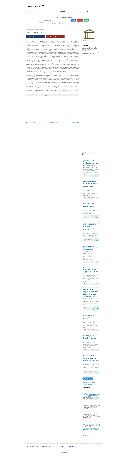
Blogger (67, 452)
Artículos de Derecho (87, 384)
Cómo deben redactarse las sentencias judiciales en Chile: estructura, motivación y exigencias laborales (91, 226)
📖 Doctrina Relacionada (55, 36)
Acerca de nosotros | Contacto (89, 382)
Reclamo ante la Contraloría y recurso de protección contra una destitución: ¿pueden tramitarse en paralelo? (90, 293)
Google (73, 20)
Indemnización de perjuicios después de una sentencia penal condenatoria (91, 248)
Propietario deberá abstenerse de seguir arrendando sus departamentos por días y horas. (91, 420)
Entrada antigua (75, 122)
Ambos (86, 20)
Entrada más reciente (30, 122)
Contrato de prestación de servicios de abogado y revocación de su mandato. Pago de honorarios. (91, 429)
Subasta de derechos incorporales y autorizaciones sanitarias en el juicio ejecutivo (90, 162)
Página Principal (53, 122)
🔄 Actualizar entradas (87, 378)
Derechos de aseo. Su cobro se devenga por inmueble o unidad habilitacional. (91, 404)
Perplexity (80, 20)
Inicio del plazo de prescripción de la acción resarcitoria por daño (90, 337)
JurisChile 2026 (35, 6)
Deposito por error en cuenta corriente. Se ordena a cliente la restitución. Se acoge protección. (91, 412)
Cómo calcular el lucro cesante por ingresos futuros (89, 316)
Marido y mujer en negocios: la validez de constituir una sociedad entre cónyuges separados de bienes (91, 359)
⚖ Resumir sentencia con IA (35, 36)
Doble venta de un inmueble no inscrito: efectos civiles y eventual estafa (90, 270)
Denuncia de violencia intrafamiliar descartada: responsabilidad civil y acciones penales (90, 184)
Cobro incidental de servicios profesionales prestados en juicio (90, 204)
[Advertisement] (52, 109)
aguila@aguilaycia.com (68, 446)
